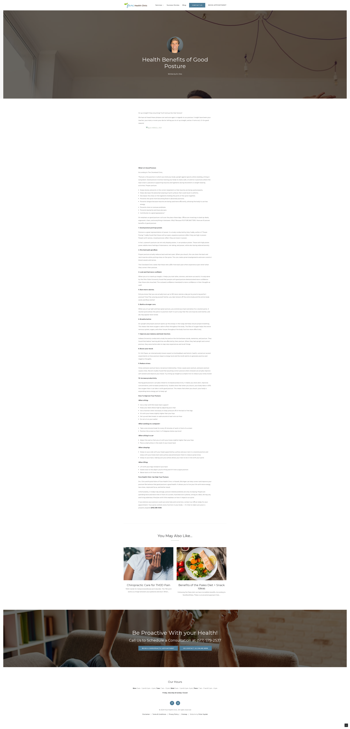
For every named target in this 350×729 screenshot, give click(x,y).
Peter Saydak (203, 714)
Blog (184, 5)
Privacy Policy (174, 714)
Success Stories (173, 5)
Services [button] (158, 5)
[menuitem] (160, 5)
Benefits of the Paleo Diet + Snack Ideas (201, 586)
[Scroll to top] (346, 725)
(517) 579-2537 (209, 640)
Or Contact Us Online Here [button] (195, 648)
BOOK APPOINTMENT (217, 5)
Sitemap (184, 714)
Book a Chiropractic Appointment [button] (158, 648)
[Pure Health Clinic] (135, 5)
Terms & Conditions (159, 714)
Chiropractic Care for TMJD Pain (148, 585)
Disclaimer (146, 714)
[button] (148, 563)
